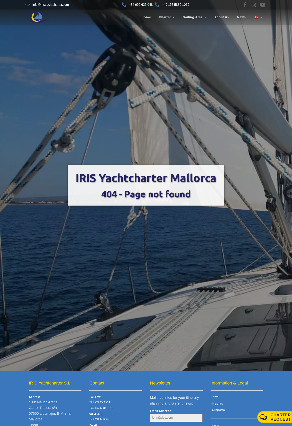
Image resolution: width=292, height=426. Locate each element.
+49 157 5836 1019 (101, 408)
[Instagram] (253, 4)
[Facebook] (244, 4)
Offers (214, 397)
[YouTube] (262, 4)
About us (222, 17)
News (241, 17)
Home (146, 17)
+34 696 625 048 (99, 401)
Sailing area (218, 410)
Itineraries (217, 403)
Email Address (161, 411)
